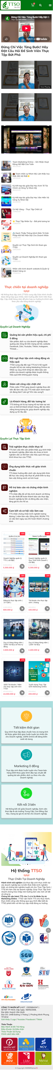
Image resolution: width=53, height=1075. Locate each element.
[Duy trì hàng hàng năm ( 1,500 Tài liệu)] (39, 629)
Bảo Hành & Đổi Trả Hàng (12, 1027)
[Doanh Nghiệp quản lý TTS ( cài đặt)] (13, 545)
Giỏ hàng (22, 566)
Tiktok (39, 1019)
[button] (50, 5)
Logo (13, 1019)
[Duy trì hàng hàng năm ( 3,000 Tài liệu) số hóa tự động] (13, 629)
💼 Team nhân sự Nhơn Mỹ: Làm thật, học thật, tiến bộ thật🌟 (31, 175)
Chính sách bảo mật (10, 1034)
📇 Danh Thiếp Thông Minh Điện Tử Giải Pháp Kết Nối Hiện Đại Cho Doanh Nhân (31, 234)
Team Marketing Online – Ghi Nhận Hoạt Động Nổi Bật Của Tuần (31, 163)
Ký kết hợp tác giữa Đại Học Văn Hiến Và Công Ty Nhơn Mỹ (31, 198)
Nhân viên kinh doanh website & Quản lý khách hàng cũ (31, 269)
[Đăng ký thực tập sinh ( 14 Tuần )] (13, 587)
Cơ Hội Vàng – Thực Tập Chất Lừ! (27, 209)
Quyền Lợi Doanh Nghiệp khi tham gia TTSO (30, 258)
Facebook (30, 1019)
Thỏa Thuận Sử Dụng (10, 1031)
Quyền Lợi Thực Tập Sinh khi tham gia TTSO (30, 246)
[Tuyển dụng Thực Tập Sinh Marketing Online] (39, 671)
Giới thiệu (5, 1019)
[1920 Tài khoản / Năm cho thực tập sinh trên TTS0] (13, 671)
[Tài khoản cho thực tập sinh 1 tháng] (39, 587)
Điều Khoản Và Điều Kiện (12, 1029)
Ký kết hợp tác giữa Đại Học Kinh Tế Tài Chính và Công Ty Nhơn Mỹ (30, 186)
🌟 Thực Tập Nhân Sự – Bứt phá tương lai (31, 221)
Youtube (21, 1019)
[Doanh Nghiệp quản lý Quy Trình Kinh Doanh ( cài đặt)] (39, 545)
